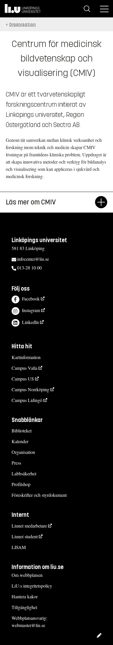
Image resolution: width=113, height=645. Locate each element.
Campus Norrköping (30, 389)
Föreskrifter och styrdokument (39, 495)
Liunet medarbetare (29, 526)
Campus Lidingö (27, 400)
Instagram (31, 310)
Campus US (23, 379)
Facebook (31, 299)
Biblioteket (22, 430)
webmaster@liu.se (28, 625)
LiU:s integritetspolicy (32, 586)
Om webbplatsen (27, 575)
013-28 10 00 (29, 267)
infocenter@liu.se (33, 259)
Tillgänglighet (24, 607)
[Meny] (104, 8)
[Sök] (87, 8)
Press (16, 463)
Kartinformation (26, 357)
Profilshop (21, 484)
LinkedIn (30, 322)
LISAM (19, 547)
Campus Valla (24, 368)
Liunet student (25, 536)
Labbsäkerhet (24, 473)
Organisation (22, 24)
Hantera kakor (25, 596)
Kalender (20, 441)
